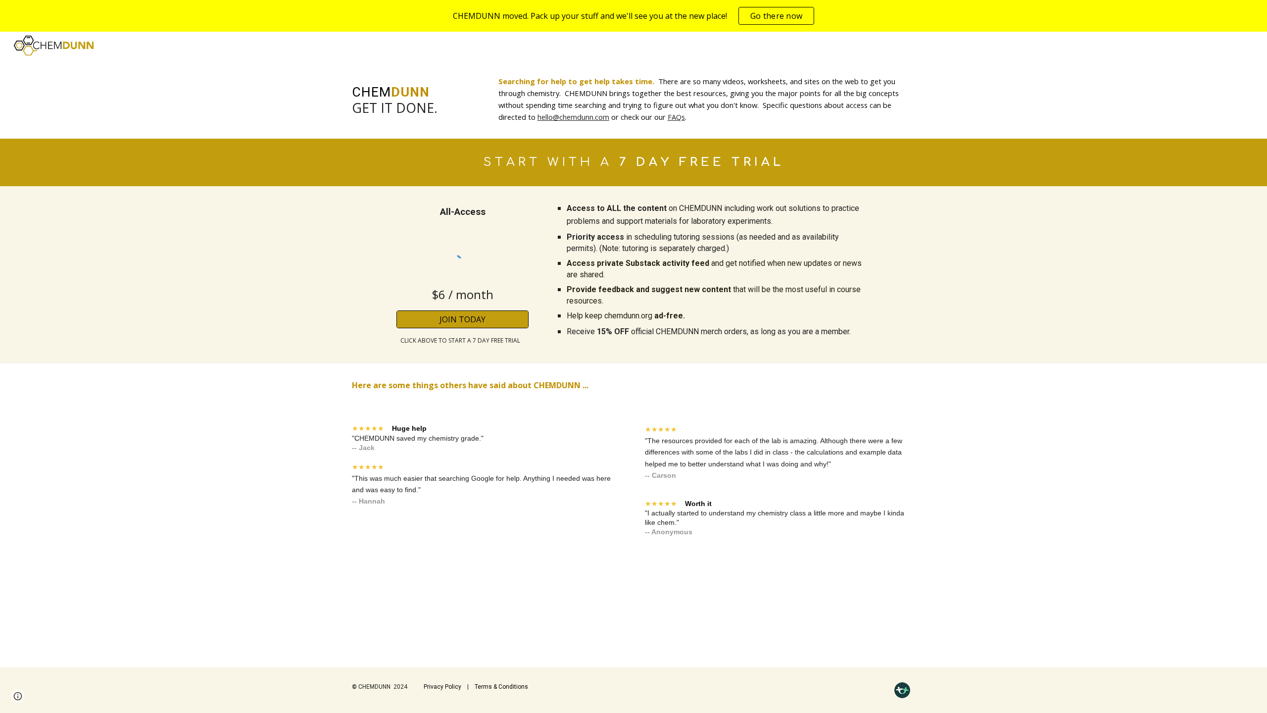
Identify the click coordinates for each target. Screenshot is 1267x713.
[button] (18, 696)
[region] (633, 16)
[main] (414, 95)
